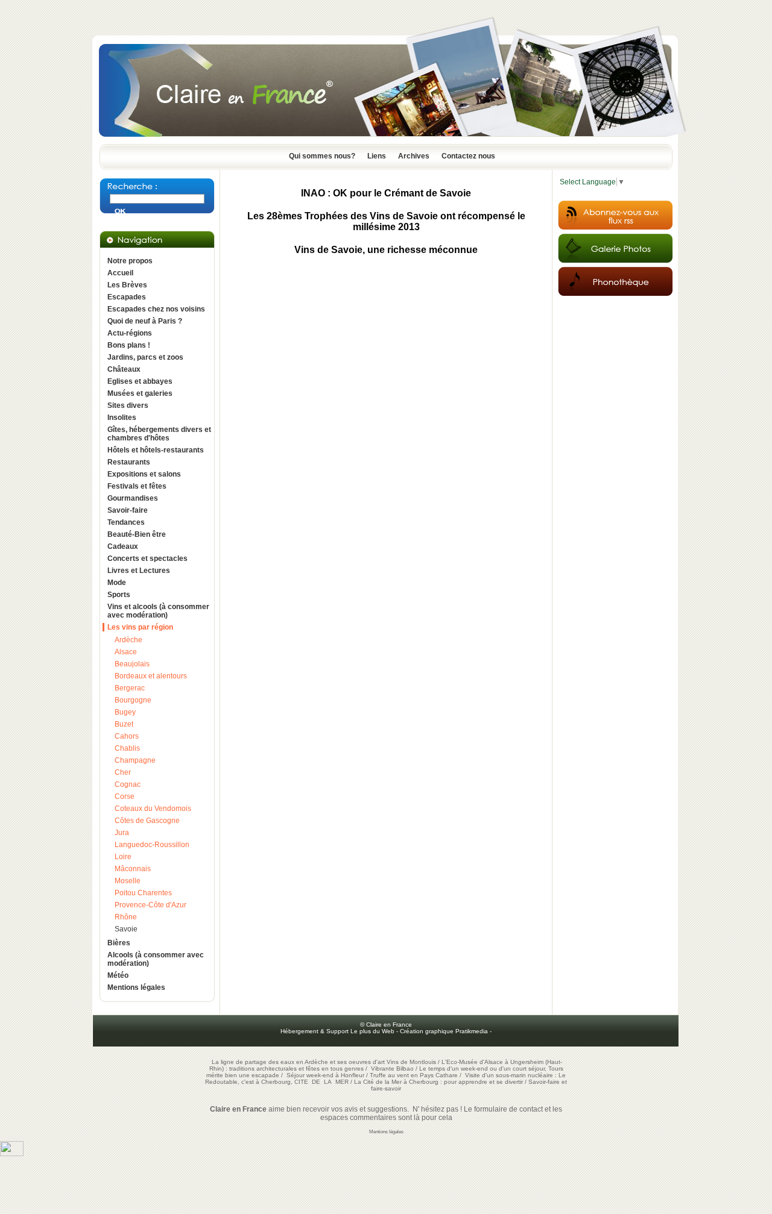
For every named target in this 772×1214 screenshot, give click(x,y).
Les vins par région (140, 627)
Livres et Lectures (138, 570)
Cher (123, 772)
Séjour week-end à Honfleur (325, 1075)
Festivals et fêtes (136, 486)
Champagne (135, 760)
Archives (413, 156)
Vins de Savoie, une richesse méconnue (386, 250)
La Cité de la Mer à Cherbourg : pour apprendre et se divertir (438, 1081)
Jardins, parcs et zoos (145, 357)
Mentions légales (136, 987)
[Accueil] (386, 140)
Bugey (125, 712)
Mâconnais (133, 869)
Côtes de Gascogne (147, 820)
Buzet (124, 724)
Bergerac (130, 688)
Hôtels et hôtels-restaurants (155, 450)
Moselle (128, 881)
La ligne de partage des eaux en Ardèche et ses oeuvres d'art (298, 1062)
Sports (118, 594)
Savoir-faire (127, 510)
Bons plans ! (128, 345)
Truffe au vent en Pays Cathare (414, 1075)
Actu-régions (129, 333)
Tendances (126, 522)
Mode (116, 582)
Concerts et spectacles (147, 558)
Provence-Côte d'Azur (150, 905)
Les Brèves (127, 285)
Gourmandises (132, 498)
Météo (117, 975)
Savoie (126, 929)
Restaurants (128, 462)
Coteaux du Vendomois (153, 808)
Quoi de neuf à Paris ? (144, 321)
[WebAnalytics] (12, 1154)
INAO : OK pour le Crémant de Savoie (386, 193)
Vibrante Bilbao (393, 1068)
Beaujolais (132, 664)
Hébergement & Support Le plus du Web (338, 1031)
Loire (123, 857)
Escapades (126, 297)
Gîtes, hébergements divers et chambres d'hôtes (159, 433)
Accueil (120, 273)
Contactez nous (468, 156)
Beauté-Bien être (136, 534)
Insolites (121, 417)
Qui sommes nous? (322, 156)
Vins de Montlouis (411, 1062)
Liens (376, 156)
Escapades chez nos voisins (156, 309)
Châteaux (124, 369)
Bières (118, 943)
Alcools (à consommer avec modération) (155, 959)
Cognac (128, 784)
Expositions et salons (144, 474)
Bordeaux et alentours (151, 676)
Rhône (126, 917)
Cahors (127, 736)
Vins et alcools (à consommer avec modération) (158, 610)
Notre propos (130, 261)
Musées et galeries (139, 393)
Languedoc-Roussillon (152, 844)
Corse (124, 796)
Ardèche (128, 640)
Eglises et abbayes (139, 381)
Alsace (126, 652)
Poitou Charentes (143, 893)
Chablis (127, 748)
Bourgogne (133, 700)
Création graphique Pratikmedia (444, 1031)
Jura (122, 832)
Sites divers (127, 405)
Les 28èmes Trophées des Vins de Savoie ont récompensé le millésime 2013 (386, 221)
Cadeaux (122, 546)
